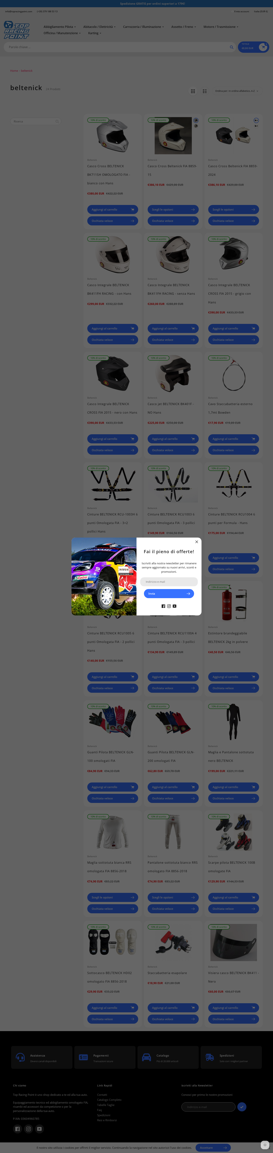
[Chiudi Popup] (196, 541)
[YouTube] (174, 606)
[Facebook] (163, 606)
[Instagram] (169, 606)
